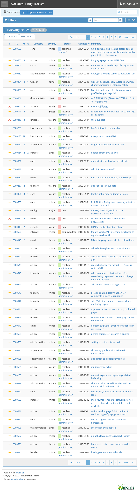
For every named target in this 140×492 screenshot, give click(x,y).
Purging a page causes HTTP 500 (107, 60)
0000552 (17, 231)
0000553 (17, 202)
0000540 (17, 325)
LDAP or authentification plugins (107, 226)
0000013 (17, 226)
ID (17, 43)
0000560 (17, 106)
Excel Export (27, 36)
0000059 (17, 90)
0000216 (17, 119)
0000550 (17, 248)
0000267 (17, 185)
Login (23, 12)
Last (132, 37)
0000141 (17, 111)
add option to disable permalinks (108, 358)
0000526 (17, 444)
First (72, 37)
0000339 (17, 177)
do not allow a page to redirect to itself (110, 435)
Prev (78, 37)
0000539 (17, 333)
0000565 (17, 48)
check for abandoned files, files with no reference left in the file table (111, 385)
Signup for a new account (40, 12)
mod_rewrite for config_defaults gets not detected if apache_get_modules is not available (111, 403)
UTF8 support (98, 119)
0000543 (17, 273)
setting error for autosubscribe (106, 342)
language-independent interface (107, 144)
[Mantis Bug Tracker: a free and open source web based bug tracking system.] (125, 486)
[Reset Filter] (90, 20)
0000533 (17, 383)
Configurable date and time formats (109, 193)
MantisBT (21, 472)
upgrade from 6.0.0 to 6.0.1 (104, 152)
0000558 (17, 210)
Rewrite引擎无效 (99, 106)
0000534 (17, 366)
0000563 (17, 73)
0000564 (17, 65)
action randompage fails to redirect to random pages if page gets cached (110, 413)
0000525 (17, 452)
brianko (62, 52)
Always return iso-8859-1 (103, 136)
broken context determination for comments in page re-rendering (108, 294)
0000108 (17, 375)
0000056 (17, 193)
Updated (82, 43)
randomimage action (101, 366)
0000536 (17, 350)
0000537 (17, 169)
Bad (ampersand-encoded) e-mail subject (112, 177)
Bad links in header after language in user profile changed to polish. (112, 91)
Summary (96, 43)
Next (126, 37)
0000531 (17, 411)
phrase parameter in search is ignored (110, 333)
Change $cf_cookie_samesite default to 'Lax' (113, 73)
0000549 (17, 256)
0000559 (17, 218)
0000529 (17, 419)
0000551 (17, 161)
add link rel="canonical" (103, 169)
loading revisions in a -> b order (107, 452)
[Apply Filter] (120, 20)
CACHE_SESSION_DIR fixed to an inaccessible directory (107, 212)
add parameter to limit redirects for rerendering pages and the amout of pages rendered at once (112, 276)
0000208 (17, 128)
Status (67, 43)
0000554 (17, 152)
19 (24, 136)
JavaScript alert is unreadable (105, 128)
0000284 (17, 81)
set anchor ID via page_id (103, 427)
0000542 (17, 301)
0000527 (17, 435)
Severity (52, 43)
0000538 (17, 342)
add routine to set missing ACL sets (109, 284)
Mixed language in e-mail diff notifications (112, 240)
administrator (66, 68)
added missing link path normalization (110, 248)
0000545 (17, 292)
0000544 (17, 309)
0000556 (17, 60)
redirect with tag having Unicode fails (109, 161)
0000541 (17, 317)
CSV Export (11, 36)
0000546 (17, 284)
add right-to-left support (103, 185)
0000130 (17, 136)
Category (38, 43)
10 (120, 37)
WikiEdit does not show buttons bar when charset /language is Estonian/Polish (112, 83)
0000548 (17, 264)
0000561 (17, 98)
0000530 (17, 391)
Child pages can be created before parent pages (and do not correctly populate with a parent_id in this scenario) (113, 52)
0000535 (17, 358)
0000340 (17, 240)
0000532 (17, 399)
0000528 (17, 427)
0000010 (17, 144)
